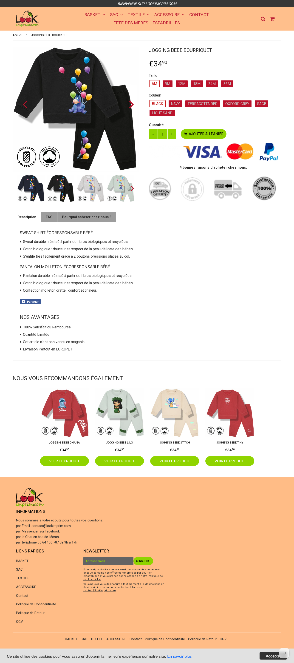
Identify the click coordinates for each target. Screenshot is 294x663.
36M (227, 84)
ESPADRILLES (166, 23)
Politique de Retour (30, 613)
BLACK (157, 104)
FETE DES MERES (130, 23)
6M (154, 84)
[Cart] (272, 18)
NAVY (175, 104)
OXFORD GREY (237, 104)
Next (129, 104)
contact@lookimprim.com (51, 526)
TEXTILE (137, 14)
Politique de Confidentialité (36, 604)
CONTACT (199, 14)
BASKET (93, 14)
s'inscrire (143, 561)
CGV (19, 622)
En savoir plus (179, 656)
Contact (22, 596)
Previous (22, 104)
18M (197, 84)
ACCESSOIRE (167, 14)
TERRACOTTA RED (203, 104)
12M (181, 84)
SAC (114, 14)
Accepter (273, 656)
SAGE (261, 104)
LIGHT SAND (162, 113)
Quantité (156, 125)
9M (167, 84)
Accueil (17, 35)
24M (212, 84)
